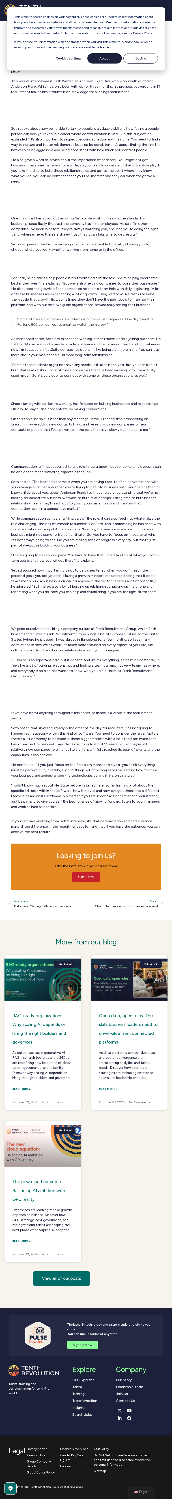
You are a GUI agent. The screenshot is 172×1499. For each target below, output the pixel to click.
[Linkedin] (120, 1418)
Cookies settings (68, 58)
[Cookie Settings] (10, 1488)
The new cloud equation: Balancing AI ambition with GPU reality (38, 1190)
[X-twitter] (120, 1410)
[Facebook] (129, 1418)
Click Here (86, 877)
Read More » (21, 1089)
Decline (140, 58)
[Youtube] (129, 1410)
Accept (104, 58)
